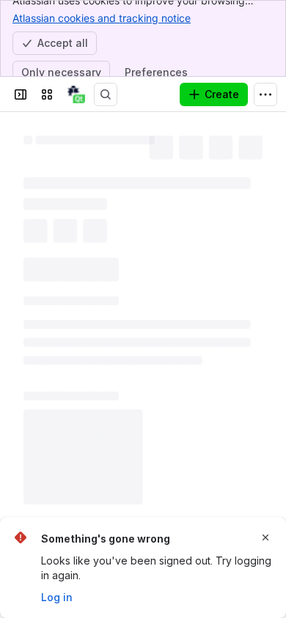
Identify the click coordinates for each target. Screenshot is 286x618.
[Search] (105, 94)
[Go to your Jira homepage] (76, 94)
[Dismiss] (265, 537)
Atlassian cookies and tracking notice (101, 18)
